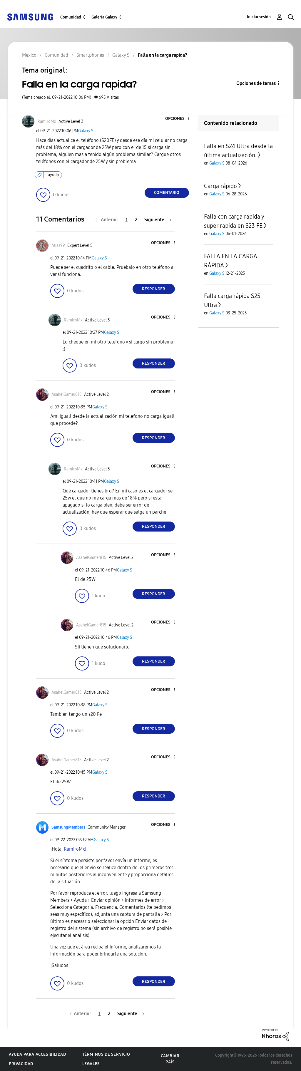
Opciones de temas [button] (256, 83)
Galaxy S (85, 130)
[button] (178, 119)
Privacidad (21, 1063)
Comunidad (70, 17)
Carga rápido (220, 186)
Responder (153, 288)
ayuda (53, 174)
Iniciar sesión (259, 16)
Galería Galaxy (104, 17)
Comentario (166, 192)
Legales (91, 1063)
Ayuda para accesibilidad (37, 1054)
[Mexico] (30, 16)
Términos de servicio (106, 1054)
